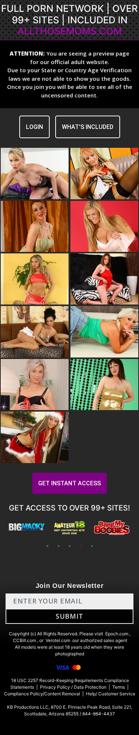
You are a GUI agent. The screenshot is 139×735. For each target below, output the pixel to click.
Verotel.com (58, 640)
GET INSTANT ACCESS (69, 483)
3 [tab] (69, 546)
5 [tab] (92, 546)
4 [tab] (81, 546)
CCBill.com (24, 640)
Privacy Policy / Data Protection (73, 687)
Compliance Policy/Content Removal (42, 693)
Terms (118, 687)
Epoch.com (116, 633)
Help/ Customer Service (110, 693)
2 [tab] (58, 546)
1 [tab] (47, 546)
